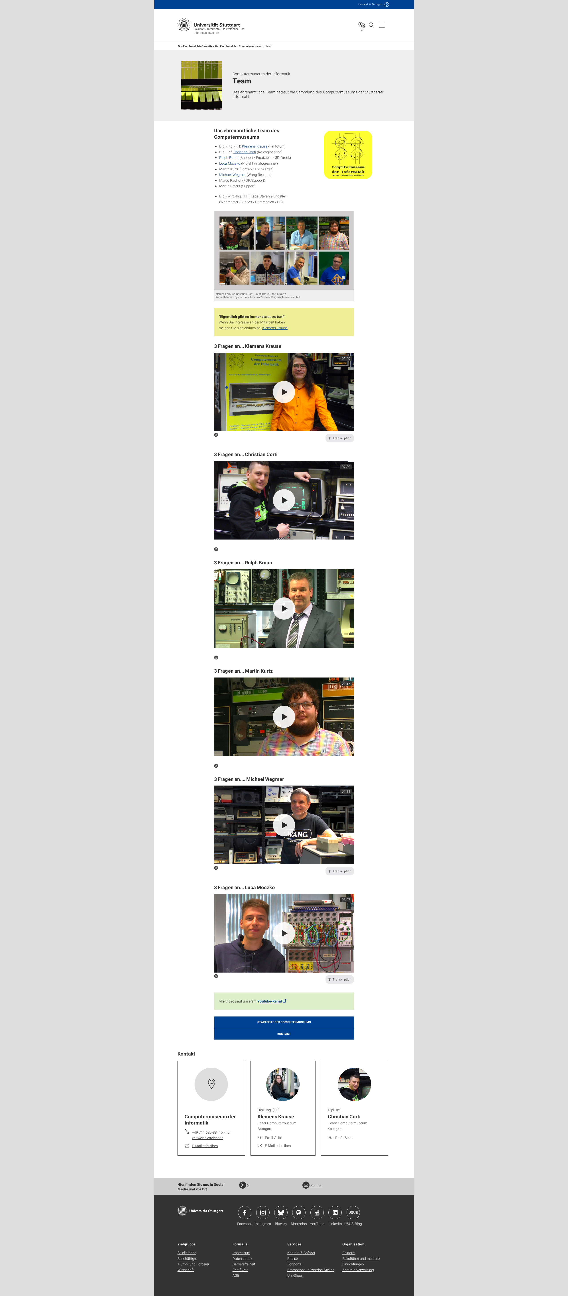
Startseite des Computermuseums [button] (284, 1022)
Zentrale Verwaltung (358, 1269)
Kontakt (316, 1185)
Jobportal (294, 1264)
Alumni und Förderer (193, 1264)
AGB (236, 1275)
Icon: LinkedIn (335, 1212)
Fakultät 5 (179, 46)
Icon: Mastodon (299, 1212)
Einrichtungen (353, 1264)
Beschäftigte (187, 1258)
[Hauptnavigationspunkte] (382, 25)
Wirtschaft (186, 1269)
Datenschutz (242, 1258)
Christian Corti (244, 152)
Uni (370, 4)
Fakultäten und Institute (361, 1258)
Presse (292, 1258)
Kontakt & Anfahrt (301, 1252)
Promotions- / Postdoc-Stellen (310, 1269)
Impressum (241, 1252)
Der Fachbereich (225, 46)
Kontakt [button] (284, 1034)
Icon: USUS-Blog (353, 1212)
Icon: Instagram (263, 1212)
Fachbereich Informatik (197, 46)
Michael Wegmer (232, 174)
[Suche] (371, 25)
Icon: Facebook (244, 1212)
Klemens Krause (254, 146)
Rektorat (348, 1252)
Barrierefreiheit (244, 1264)
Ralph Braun (229, 157)
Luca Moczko (229, 163)
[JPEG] (284, 250)
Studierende (187, 1252)
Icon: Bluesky (281, 1212)
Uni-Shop (294, 1275)
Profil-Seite (273, 1137)
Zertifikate (240, 1269)
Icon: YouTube (317, 1212)
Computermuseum (250, 46)
